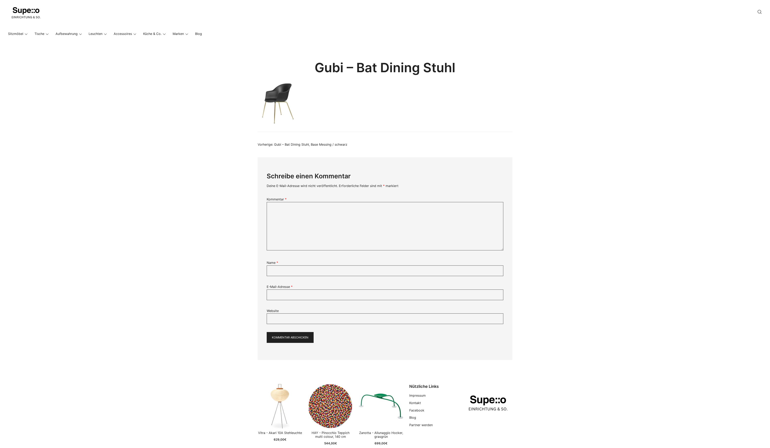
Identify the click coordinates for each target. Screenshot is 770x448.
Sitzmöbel (15, 34)
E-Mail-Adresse (280, 287)
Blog (198, 34)
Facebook (416, 410)
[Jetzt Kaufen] (280, 406)
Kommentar (277, 199)
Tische (39, 34)
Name (272, 263)
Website (273, 311)
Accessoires (123, 34)
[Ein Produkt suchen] (759, 12)
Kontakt (415, 403)
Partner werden (421, 425)
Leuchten (95, 34)
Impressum (417, 395)
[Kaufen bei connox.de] (381, 406)
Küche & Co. (152, 34)
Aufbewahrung (67, 34)
